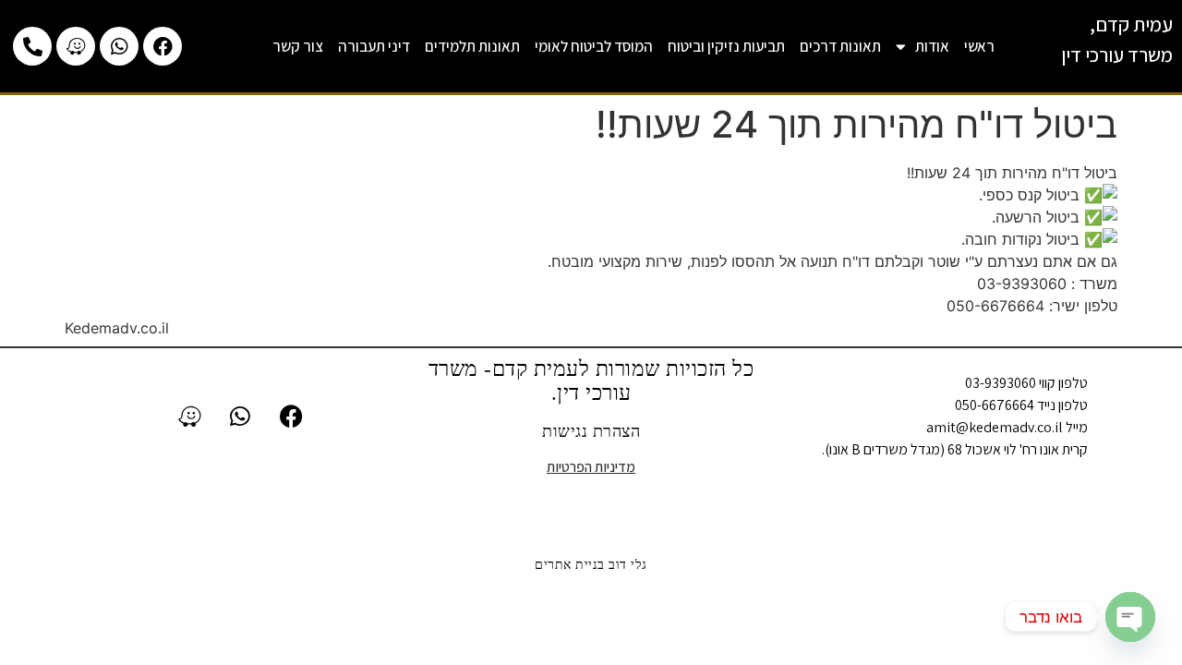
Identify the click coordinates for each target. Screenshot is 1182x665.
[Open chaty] (1130, 617)
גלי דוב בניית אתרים (591, 565)
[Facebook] (162, 46)
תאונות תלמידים (472, 46)
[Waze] (75, 46)
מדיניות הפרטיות (591, 467)
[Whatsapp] (119, 46)
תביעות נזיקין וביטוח (726, 46)
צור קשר (297, 46)
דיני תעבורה (374, 46)
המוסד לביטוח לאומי (594, 46)
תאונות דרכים (840, 46)
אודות (932, 46)
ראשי (979, 46)
